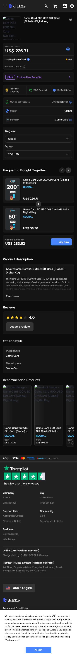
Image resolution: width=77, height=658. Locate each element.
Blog (42, 515)
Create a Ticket (12, 521)
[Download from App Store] (65, 6)
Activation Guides (13, 515)
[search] (46, 6)
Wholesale (9, 539)
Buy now (64, 241)
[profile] (72, 6)
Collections (46, 497)
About (6, 497)
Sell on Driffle (10, 534)
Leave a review (20, 326)
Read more (12, 296)
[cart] (55, 6)
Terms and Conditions (15, 608)
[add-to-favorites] (70, 20)
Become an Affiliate (51, 521)
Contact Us (9, 502)
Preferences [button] (12, 640)
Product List (47, 502)
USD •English (22, 588)
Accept (38, 650)
